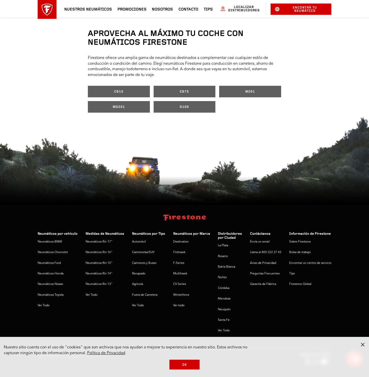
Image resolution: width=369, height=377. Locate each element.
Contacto (188, 10)
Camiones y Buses (144, 263)
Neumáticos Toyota (51, 294)
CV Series (179, 284)
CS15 (119, 91)
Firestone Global (300, 284)
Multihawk (180, 273)
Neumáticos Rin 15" (99, 263)
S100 (184, 107)
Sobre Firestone (300, 241)
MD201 (119, 107)
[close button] (362, 344)
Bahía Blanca (226, 266)
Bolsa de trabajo (300, 252)
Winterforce (181, 294)
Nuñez (222, 277)
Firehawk (179, 252)
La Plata (223, 245)
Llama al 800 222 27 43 (265, 252)
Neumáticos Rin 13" (99, 284)
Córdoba (223, 288)
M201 (250, 91)
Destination (181, 241)
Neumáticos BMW (50, 241)
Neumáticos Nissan (50, 284)
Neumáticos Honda (51, 273)
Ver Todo (43, 305)
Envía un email (260, 241)
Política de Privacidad (106, 353)
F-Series (178, 263)
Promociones (132, 10)
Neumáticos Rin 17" (99, 241)
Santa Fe (224, 320)
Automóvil (139, 241)
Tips (208, 10)
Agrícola (137, 284)
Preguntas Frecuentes (265, 273)
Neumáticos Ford (49, 263)
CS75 (184, 91)
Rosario (223, 256)
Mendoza (224, 298)
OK (184, 364)
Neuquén (224, 309)
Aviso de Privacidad (263, 263)
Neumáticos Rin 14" (99, 273)
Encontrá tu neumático (305, 9)
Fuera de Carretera (144, 294)
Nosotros (162, 10)
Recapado (138, 273)
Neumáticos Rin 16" (99, 252)
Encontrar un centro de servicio (310, 263)
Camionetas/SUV (143, 252)
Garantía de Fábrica (263, 284)
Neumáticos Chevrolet (53, 252)
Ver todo (178, 305)
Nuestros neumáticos (88, 10)
